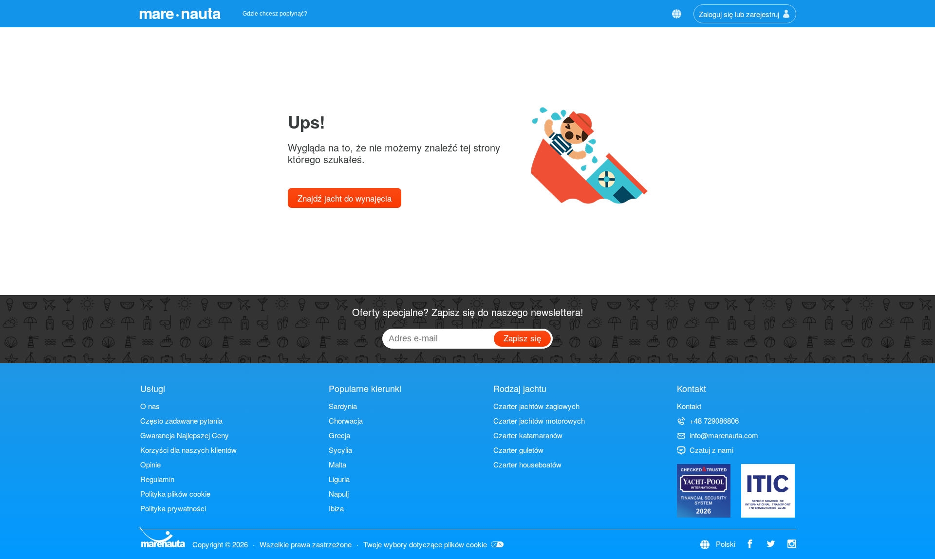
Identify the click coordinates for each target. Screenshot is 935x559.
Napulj (339, 493)
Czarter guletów (518, 450)
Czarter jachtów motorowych (539, 420)
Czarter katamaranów (527, 435)
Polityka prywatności (173, 508)
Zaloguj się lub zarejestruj (739, 14)
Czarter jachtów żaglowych (536, 406)
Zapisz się (522, 338)
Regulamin (157, 479)
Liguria (339, 479)
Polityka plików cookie (175, 493)
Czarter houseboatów (527, 464)
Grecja (339, 435)
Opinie (150, 464)
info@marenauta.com (724, 435)
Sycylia (340, 450)
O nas (150, 406)
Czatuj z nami (711, 450)
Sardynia (343, 406)
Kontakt (689, 406)
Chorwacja (346, 420)
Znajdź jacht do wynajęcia (345, 198)
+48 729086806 (714, 420)
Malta (337, 464)
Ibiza (336, 508)
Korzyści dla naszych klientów (188, 450)
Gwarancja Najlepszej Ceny (184, 435)
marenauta (180, 12)
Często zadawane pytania (181, 420)
